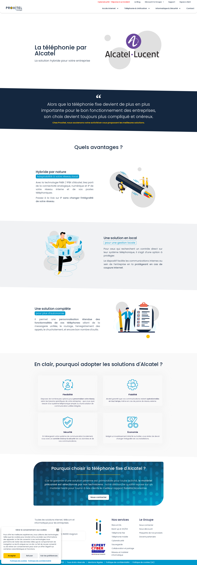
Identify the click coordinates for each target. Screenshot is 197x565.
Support (171, 2)
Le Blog (137, 2)
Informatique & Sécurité (167, 8)
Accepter (12, 555)
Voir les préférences (49, 555)
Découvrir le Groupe (153, 2)
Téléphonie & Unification (135, 8)
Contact (190, 8)
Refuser (29, 555)
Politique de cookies (18, 561)
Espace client (185, 2)
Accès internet (109, 8)
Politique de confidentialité (39, 561)
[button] (58, 530)
